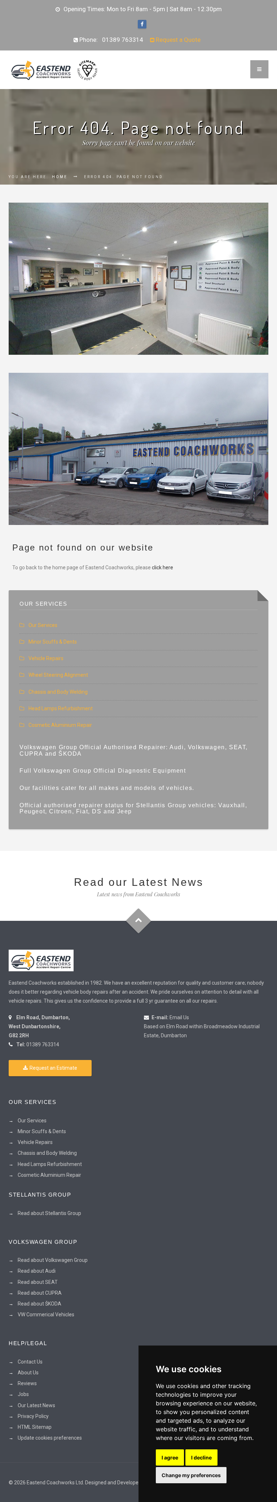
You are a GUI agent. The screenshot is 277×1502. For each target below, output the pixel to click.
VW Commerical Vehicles (46, 1314)
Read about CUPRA (40, 1293)
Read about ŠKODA (39, 1304)
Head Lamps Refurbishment (60, 708)
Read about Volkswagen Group (53, 1260)
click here (162, 567)
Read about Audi (37, 1271)
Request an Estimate (53, 1068)
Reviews (27, 1383)
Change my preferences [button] (191, 1475)
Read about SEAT (38, 1282)
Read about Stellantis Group (49, 1213)
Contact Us (30, 1362)
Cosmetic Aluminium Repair (60, 725)
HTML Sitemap (35, 1427)
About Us (28, 1372)
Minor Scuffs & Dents (52, 642)
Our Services (42, 625)
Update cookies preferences (50, 1438)
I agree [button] (170, 1457)
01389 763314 (122, 39)
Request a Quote (177, 39)
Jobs (23, 1394)
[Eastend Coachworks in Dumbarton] (41, 960)
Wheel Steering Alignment (58, 675)
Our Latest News (36, 1405)
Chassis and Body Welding (58, 692)
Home (59, 177)
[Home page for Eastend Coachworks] (54, 69)
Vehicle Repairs (45, 658)
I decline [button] (201, 1457)
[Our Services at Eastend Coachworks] (138, 279)
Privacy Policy (33, 1416)
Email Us (179, 1017)
